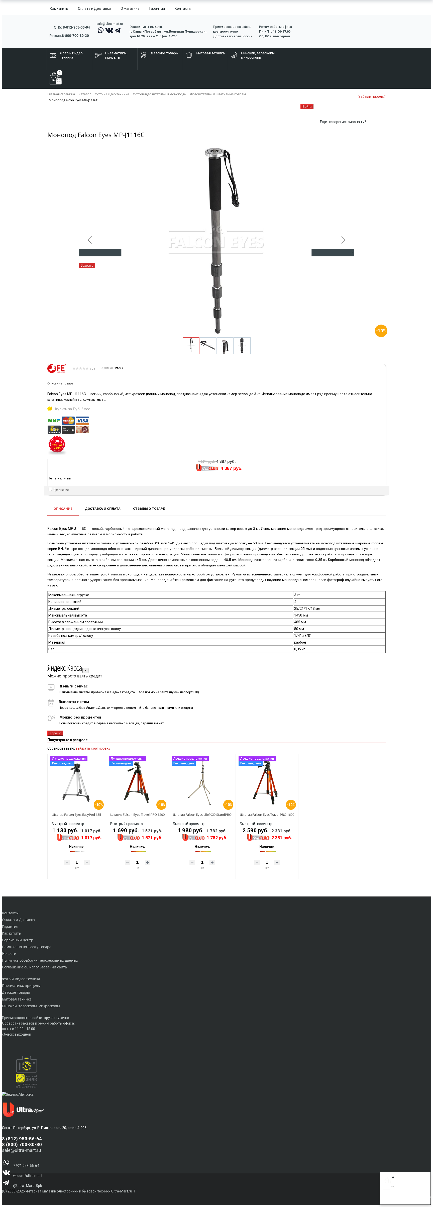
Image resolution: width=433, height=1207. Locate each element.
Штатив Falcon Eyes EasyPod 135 (76, 814)
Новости (9, 953)
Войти (388, 1199)
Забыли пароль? (372, 96)
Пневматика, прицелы (21, 985)
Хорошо (55, 733)
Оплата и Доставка (94, 9)
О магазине (130, 9)
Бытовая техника (17, 999)
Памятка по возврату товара (26, 946)
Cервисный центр (17, 940)
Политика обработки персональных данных (40, 960)
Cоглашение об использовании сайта (34, 967)
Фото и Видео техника (21, 978)
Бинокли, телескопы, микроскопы (31, 1005)
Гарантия (157, 9)
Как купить (59, 9)
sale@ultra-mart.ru (109, 24)
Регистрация (402, 1199)
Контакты (183, 9)
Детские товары (16, 992)
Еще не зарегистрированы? (343, 122)
